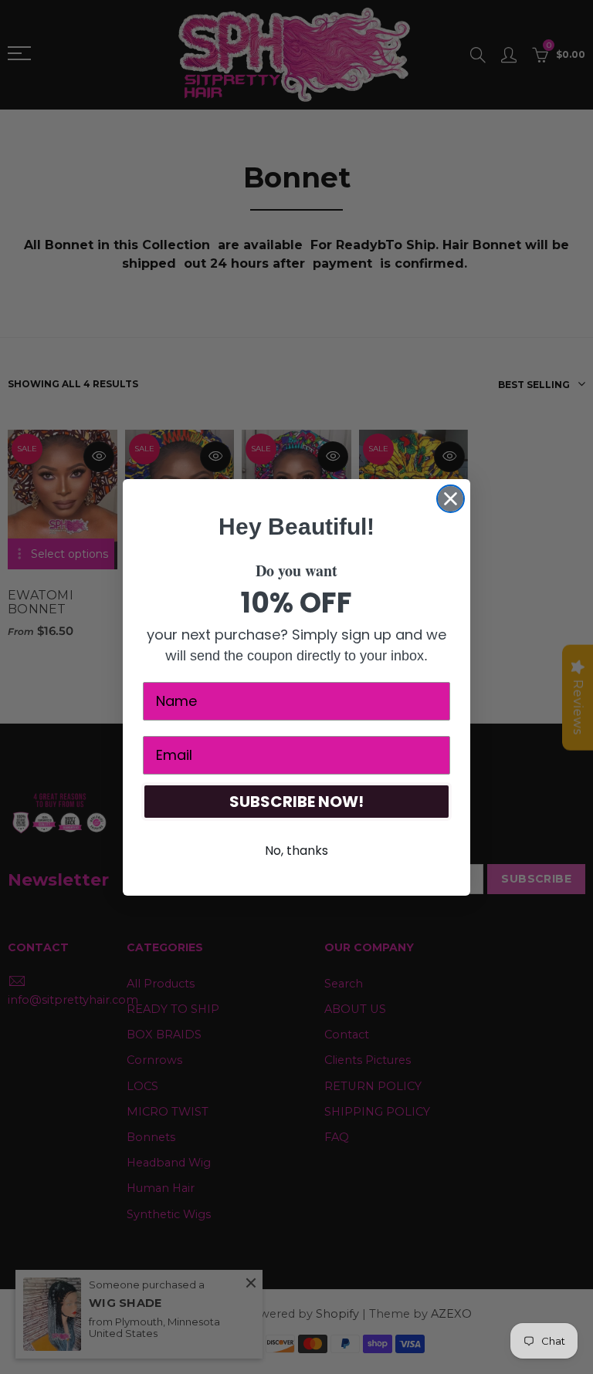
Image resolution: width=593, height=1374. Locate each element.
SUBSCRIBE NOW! (296, 801)
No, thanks (296, 850)
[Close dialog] (450, 498)
